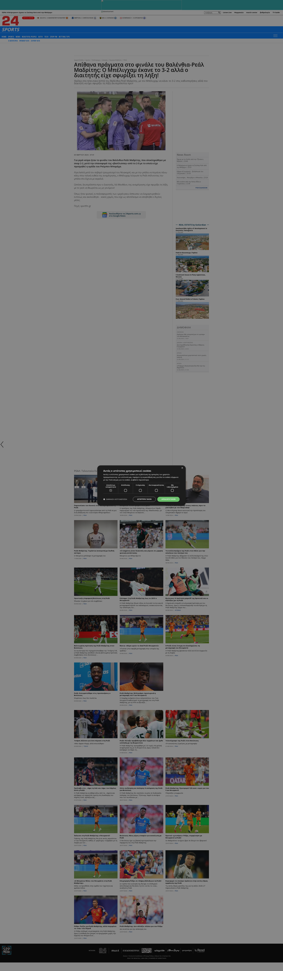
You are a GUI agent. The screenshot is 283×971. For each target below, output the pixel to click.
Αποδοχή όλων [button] (168, 499)
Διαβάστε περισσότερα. (140, 480)
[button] (115, 499)
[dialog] (141, 485)
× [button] (182, 468)
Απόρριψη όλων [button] (144, 499)
